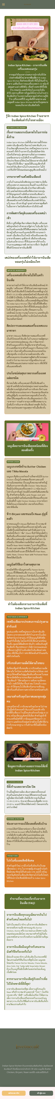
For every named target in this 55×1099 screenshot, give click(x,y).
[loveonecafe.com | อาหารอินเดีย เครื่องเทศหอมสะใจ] (28, 4)
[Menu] (3, 4)
